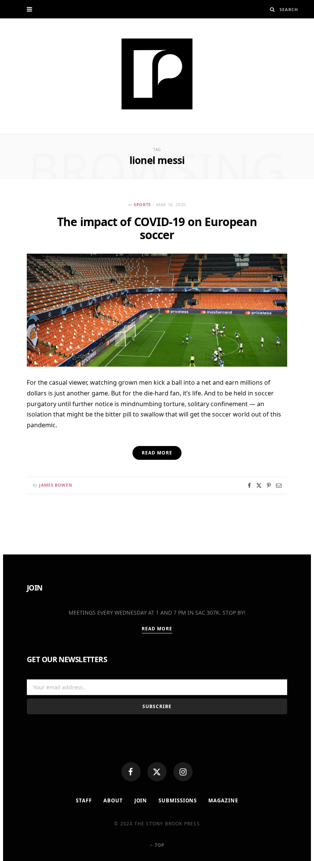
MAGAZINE (223, 800)
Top (159, 845)
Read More (157, 628)
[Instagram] (183, 771)
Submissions (178, 800)
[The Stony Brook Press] (157, 73)
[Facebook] (131, 771)
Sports (142, 204)
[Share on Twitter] (259, 485)
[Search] (272, 9)
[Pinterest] (269, 485)
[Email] (278, 485)
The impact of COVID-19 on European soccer (157, 228)
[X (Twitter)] (157, 771)
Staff (84, 800)
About (113, 800)
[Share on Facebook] (249, 485)
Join (140, 800)
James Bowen (55, 485)
